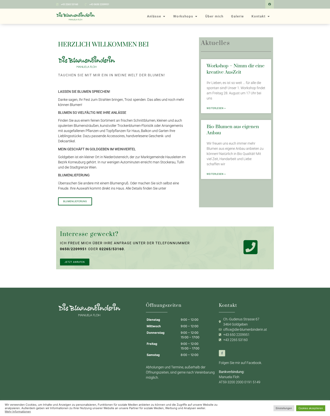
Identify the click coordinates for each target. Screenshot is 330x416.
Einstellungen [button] (284, 408)
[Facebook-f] (222, 353)
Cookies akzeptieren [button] (310, 408)
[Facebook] (269, 4)
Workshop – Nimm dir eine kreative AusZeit (235, 69)
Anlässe (154, 16)
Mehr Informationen (18, 411)
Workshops (183, 16)
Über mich (214, 16)
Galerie (237, 16)
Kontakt (259, 16)
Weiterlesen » (216, 108)
